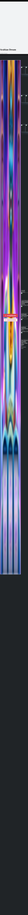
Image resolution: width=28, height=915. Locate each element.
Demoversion (11, 320)
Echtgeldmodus (12, 315)
